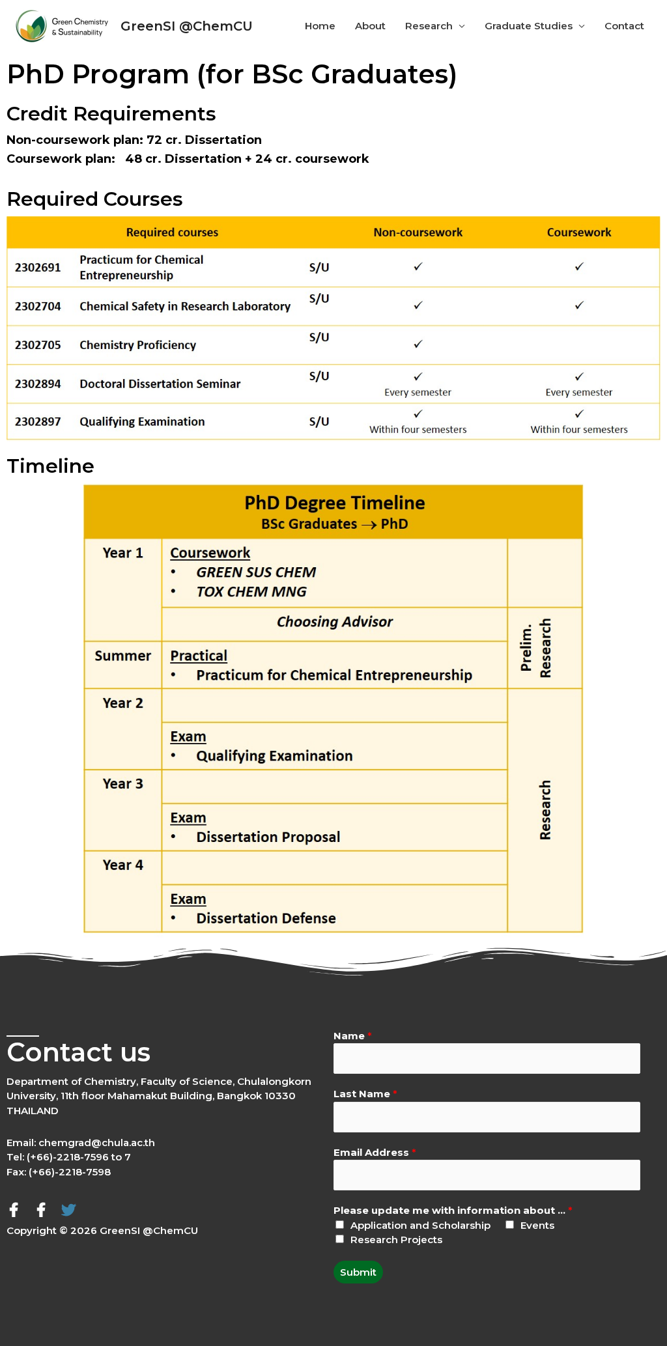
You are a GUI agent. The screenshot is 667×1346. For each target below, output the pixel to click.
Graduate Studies (529, 26)
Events (537, 1225)
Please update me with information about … (453, 1210)
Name (353, 1036)
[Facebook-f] (14, 1210)
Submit (358, 1272)
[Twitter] (68, 1210)
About (370, 26)
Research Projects (396, 1239)
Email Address (375, 1152)
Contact (624, 26)
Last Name (365, 1093)
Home (320, 26)
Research (429, 26)
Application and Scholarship (420, 1225)
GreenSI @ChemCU (187, 26)
